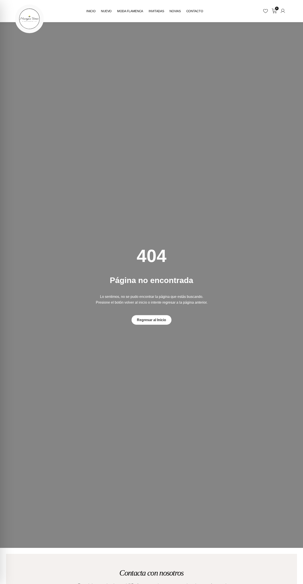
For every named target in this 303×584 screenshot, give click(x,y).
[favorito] (265, 11)
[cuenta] (282, 11)
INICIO (90, 11)
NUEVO (106, 11)
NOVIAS (175, 11)
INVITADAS (156, 11)
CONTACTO (194, 11)
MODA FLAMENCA (130, 11)
